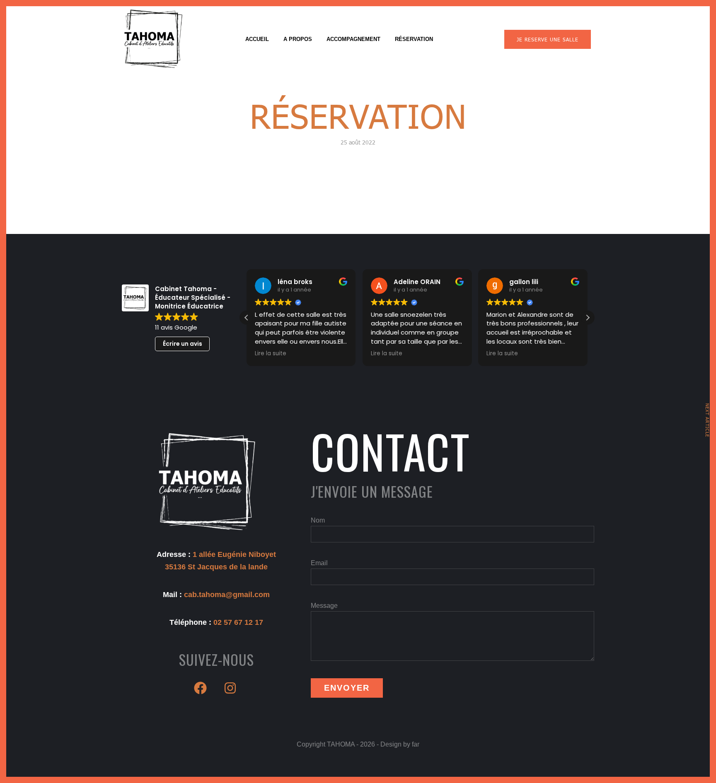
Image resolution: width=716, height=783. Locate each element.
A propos (297, 39)
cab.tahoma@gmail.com (227, 594)
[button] (587, 317)
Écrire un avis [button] (182, 344)
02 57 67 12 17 (238, 622)
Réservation (414, 39)
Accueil (257, 39)
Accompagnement (353, 39)
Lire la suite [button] (270, 353)
